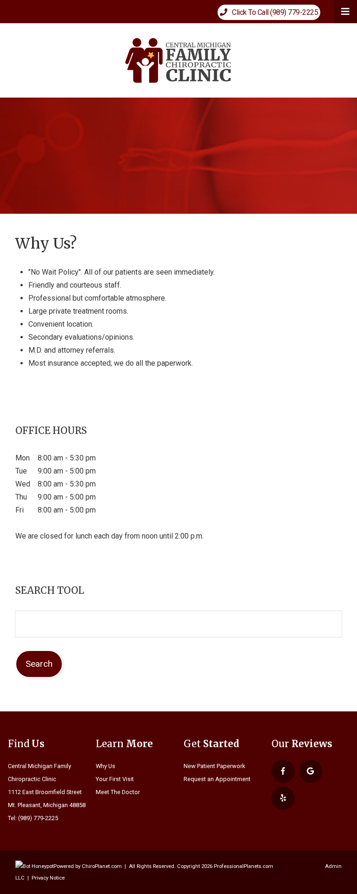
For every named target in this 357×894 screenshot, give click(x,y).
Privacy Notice (48, 878)
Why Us (105, 766)
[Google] (310, 771)
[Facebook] (283, 771)
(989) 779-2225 (38, 818)
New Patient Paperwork (214, 766)
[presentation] (34, 866)
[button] (345, 11)
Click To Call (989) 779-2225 (272, 12)
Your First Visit (115, 779)
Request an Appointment (217, 779)
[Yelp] (283, 798)
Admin (333, 866)
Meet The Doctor (118, 792)
